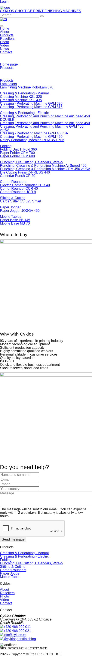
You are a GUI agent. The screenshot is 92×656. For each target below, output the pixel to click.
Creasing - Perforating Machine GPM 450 (31, 136)
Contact (6, 52)
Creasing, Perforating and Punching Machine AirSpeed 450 (45, 123)
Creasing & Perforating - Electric (24, 113)
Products (6, 35)
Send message (13, 539)
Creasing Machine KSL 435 (21, 100)
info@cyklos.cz (14, 635)
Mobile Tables (10, 216)
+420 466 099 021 (17, 631)
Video (4, 45)
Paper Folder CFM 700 (17, 153)
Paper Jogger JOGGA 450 (20, 210)
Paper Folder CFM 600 (17, 156)
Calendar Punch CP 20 (17, 176)
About (4, 32)
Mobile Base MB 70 (15, 223)
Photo (4, 42)
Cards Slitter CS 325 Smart (20, 201)
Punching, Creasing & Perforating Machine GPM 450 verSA (45, 169)
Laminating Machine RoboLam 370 (26, 87)
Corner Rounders (13, 182)
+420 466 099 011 (17, 627)
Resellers (7, 38)
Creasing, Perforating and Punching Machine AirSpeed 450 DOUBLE (45, 117)
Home (4, 28)
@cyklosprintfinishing (19, 639)
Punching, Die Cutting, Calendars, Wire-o (31, 162)
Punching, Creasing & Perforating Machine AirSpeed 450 (43, 165)
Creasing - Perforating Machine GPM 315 (31, 107)
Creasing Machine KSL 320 (21, 96)
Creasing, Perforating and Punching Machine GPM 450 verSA (41, 128)
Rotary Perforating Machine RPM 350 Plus (32, 140)
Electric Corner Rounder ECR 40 (25, 185)
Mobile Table (9, 577)
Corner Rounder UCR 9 (18, 192)
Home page (9, 64)
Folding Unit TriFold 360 (18, 149)
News (4, 49)
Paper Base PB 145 (15, 220)
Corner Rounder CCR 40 (19, 188)
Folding (6, 146)
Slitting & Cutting (12, 198)
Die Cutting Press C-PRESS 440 (25, 172)
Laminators (8, 84)
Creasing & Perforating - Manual (24, 93)
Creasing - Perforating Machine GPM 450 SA (34, 133)
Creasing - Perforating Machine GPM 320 (31, 103)
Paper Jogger (10, 207)
